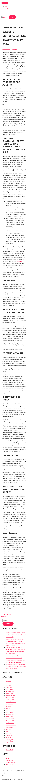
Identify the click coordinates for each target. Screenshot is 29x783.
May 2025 (8, 710)
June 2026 (8, 683)
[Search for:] (9, 620)
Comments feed (10, 762)
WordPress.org (10, 764)
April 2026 (9, 687)
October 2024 (10, 723)
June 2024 (8, 731)
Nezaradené (6, 49)
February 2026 (10, 691)
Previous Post (6, 614)
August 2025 (9, 704)
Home (6, 6)
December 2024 (10, 719)
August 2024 (9, 727)
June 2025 (8, 708)
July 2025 (8, 706)
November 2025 (10, 698)
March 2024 (9, 737)
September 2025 (11, 702)
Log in (7, 758)
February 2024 (10, 740)
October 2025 (10, 700)
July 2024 (8, 729)
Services (7, 11)
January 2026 (9, 693)
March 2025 (9, 712)
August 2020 (9, 742)
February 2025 (10, 714)
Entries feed (9, 760)
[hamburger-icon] (4, 3)
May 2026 (8, 685)
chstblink (19, 261)
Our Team (7, 9)
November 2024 (10, 721)
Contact (7, 13)
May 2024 (8, 733)
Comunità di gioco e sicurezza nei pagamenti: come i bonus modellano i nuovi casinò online (16, 666)
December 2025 (10, 695)
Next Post (4, 616)
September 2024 (11, 725)
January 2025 (9, 716)
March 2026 (9, 689)
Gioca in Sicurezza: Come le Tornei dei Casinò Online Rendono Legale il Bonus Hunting (16, 635)
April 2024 (9, 735)
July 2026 (8, 681)
